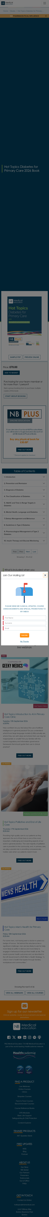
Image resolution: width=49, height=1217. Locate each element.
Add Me (24, 635)
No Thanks (24, 641)
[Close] (45, 575)
